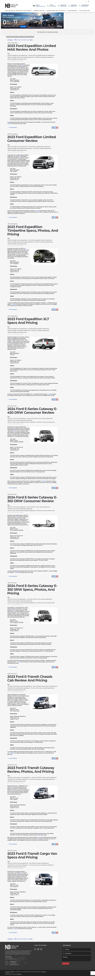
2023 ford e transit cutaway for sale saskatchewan (19, 777)
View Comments (13, 127)
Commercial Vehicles (38, 10)
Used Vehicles (19, 10)
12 (27, 40)
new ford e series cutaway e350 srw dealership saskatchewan (22, 602)
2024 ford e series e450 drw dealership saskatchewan (20, 420)
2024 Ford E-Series (12, 405)
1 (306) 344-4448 (13, 961)
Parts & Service (27, 10)
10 (24, 40)
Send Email (65, 963)
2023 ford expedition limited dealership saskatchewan (20, 148)
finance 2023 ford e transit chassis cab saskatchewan (45, 686)
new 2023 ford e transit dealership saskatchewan (19, 688)
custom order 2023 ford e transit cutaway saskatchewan (44, 777)
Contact (43, 481)
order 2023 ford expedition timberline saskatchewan (40, 240)
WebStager (44, 971)
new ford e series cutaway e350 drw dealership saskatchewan (22, 510)
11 (26, 40)
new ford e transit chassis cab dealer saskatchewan (42, 688)
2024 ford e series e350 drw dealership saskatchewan (20, 508)
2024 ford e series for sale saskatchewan (17, 418)
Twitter (83, 1)
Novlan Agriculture (84, 10)
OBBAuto (12, 971)
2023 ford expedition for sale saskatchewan (17, 55)
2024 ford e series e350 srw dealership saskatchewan (20, 601)
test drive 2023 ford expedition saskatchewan (38, 328)
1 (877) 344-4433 (13, 962)
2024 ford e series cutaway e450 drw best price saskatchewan (22, 422)
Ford (23, 65)
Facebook (80, 1)
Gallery (19, 36)
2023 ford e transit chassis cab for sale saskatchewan (20, 686)
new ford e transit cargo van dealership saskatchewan (41, 865)
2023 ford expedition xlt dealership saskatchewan (19, 330)
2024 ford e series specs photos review (46, 422)
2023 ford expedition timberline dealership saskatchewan (21, 242)
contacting (38, 210)
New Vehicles (11, 10)
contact (9, 123)
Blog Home (26, 36)
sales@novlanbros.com (88, 1)
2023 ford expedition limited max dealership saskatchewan (21, 57)
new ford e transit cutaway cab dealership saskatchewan (42, 779)
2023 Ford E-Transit (12, 673)
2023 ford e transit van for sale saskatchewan (18, 863)
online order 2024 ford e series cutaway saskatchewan (39, 599)
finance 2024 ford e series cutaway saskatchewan (38, 507)
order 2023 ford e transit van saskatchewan (39, 863)
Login (31, 36)
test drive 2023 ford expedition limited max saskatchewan (41, 55)
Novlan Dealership (72, 10)
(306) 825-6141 (74, 6)
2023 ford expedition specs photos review (17, 59)
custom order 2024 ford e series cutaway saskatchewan (40, 418)
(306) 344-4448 (63, 6)
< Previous (9, 40)
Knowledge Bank (11, 36)
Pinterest (57, 128)
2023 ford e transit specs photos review (16, 689)
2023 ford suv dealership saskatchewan (44, 57)
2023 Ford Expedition (13, 42)
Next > (31, 40)
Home (6, 10)
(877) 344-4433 (86, 1)
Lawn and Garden (50, 10)
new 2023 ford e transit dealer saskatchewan (18, 779)
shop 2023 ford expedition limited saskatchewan (39, 146)
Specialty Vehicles (60, 10)
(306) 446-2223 (84, 6)
